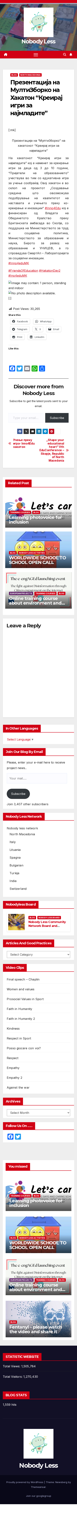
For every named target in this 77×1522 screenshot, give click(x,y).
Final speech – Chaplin (23, 979)
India (13, 881)
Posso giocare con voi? (24, 1048)
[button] (64, 54)
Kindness (13, 1028)
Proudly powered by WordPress (25, 1482)
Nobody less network (22, 828)
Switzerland (18, 889)
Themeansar (38, 1486)
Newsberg (61, 1482)
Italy (13, 842)
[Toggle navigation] (36, 54)
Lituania (15, 850)
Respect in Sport (19, 1038)
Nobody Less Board (49, 918)
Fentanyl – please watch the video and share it (35, 1329)
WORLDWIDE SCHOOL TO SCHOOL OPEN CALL (37, 560)
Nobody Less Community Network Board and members (47, 926)
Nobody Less (38, 41)
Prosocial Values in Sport (25, 999)
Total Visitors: (13, 1376)
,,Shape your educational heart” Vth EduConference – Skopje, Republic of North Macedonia (51, 450)
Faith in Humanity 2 (21, 1019)
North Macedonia (30, 75)
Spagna (15, 857)
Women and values (20, 989)
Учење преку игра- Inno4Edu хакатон (24, 443)
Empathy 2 (14, 1078)
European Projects (21, 593)
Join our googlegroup (38, 1495)
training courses (20, 512)
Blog (14, 75)
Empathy (13, 1068)
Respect (12, 1058)
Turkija (14, 873)
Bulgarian (16, 865)
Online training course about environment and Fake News (35, 603)
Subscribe (57, 418)
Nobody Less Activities (32, 553)
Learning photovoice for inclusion (35, 520)
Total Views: (12, 1366)
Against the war (18, 1087)
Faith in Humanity (19, 1009)
